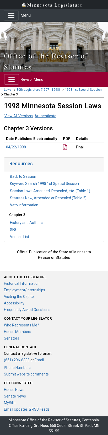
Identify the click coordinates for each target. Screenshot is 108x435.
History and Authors (26, 223)
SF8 (13, 230)
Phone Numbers (17, 368)
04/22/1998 (16, 147)
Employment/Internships (24, 290)
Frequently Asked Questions (27, 310)
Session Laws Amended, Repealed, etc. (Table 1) (50, 191)
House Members (17, 332)
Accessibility (14, 303)
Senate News (15, 396)
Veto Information (24, 205)
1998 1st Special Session (83, 90)
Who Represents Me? (21, 325)
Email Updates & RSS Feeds (27, 409)
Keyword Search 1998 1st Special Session (44, 183)
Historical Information (22, 283)
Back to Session (23, 176)
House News (14, 390)
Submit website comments (26, 374)
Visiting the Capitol (19, 296)
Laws (8, 90)
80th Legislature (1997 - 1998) (38, 90)
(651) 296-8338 (17, 360)
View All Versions (18, 116)
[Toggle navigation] (11, 15)
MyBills (9, 403)
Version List (19, 237)
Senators (11, 338)
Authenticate (45, 116)
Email (39, 360)
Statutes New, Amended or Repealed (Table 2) (48, 198)
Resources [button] (21, 163)
